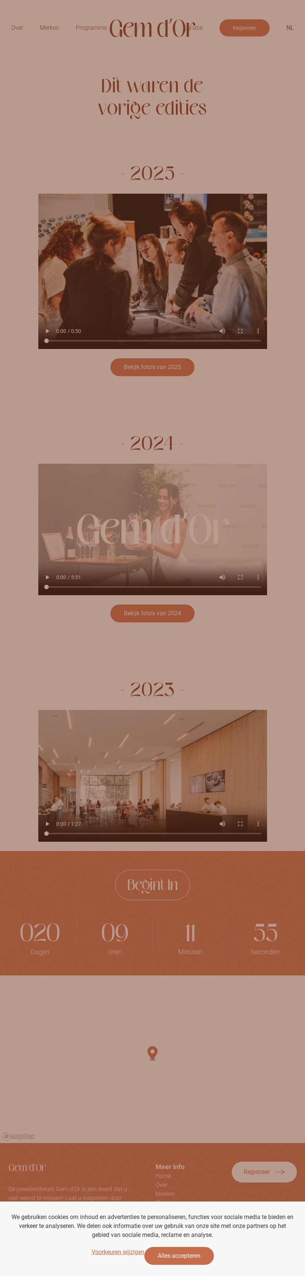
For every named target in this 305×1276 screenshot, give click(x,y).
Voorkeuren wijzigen (118, 1252)
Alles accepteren (179, 1255)
